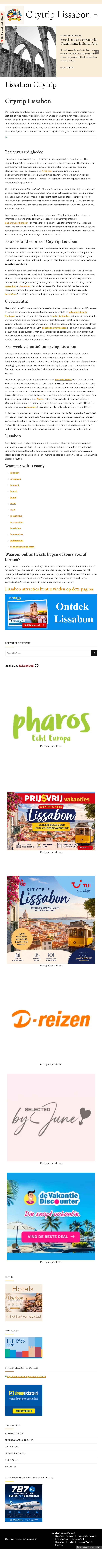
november (10, 286)
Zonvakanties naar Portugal (63, 1533)
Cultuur (9, 1447)
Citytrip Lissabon (58, 15)
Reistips (9, 1460)
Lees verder (66, 67)
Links (71, 1542)
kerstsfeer (10, 294)
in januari (14, 472)
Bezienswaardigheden (70, 35)
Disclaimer (59, 1542)
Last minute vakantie (87, 1536)
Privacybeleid (30, 1539)
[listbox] (51, 51)
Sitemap (59, 1545)
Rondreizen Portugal (64, 1536)
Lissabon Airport (85, 1542)
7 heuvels (47, 170)
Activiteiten (12, 1433)
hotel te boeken (61, 316)
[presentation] (5, 52)
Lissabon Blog (13, 1453)
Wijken (8, 1466)
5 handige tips (61, 1539)
